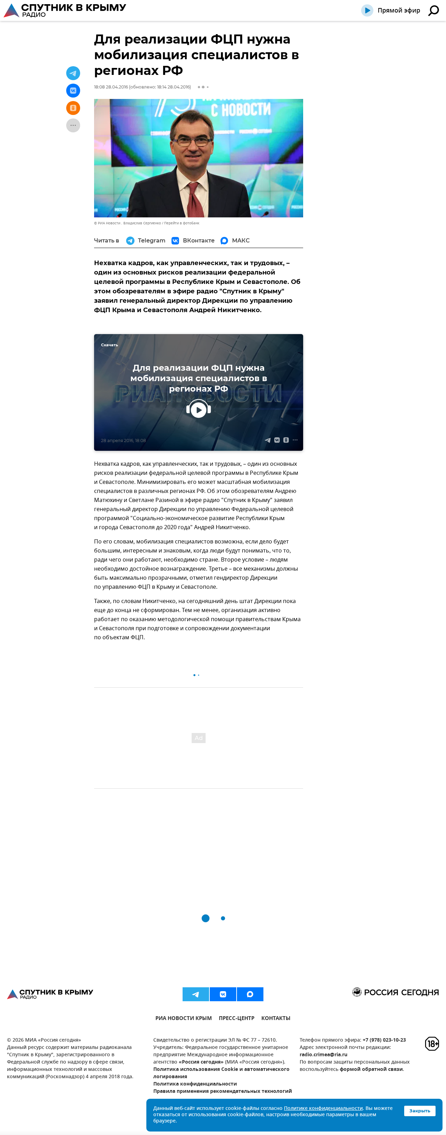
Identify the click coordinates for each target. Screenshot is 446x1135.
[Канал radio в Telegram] (196, 994)
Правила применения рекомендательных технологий (222, 1092)
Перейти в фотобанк (181, 223)
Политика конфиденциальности (195, 1084)
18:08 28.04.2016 (111, 87)
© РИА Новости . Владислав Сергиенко (127, 223)
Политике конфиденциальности (323, 1109)
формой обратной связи (371, 1070)
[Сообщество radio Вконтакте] (223, 994)
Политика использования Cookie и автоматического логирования (221, 1073)
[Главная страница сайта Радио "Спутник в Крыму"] (65, 10)
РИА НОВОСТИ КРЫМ (183, 1019)
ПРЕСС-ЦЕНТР (236, 1019)
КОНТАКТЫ (276, 1019)
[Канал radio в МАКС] (250, 994)
